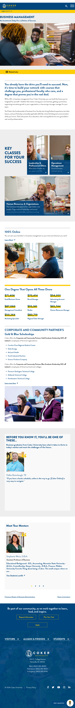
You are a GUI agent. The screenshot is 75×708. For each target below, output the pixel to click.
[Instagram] (64, 687)
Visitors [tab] (10, 639)
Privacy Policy (31, 687)
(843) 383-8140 (42, 671)
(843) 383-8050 (42, 668)
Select (7, 11)
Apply (37, 624)
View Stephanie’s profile (14, 575)
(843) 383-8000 (40, 666)
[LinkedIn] (69, 687)
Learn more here (10, 383)
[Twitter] (53, 687)
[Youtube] (58, 687)
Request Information (26, 617)
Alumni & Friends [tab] (34, 639)
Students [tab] (59, 639)
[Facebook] (48, 687)
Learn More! (9, 240)
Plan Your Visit (49, 617)
